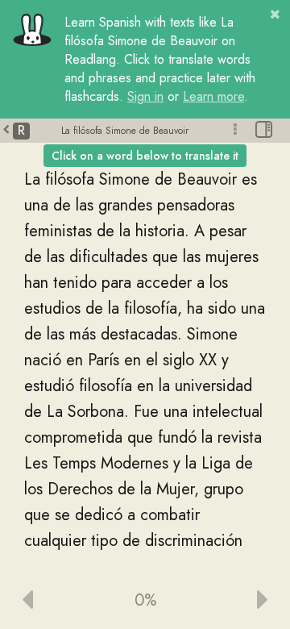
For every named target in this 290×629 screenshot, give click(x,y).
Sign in (145, 96)
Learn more (213, 96)
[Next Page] (234, 601)
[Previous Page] (55, 601)
